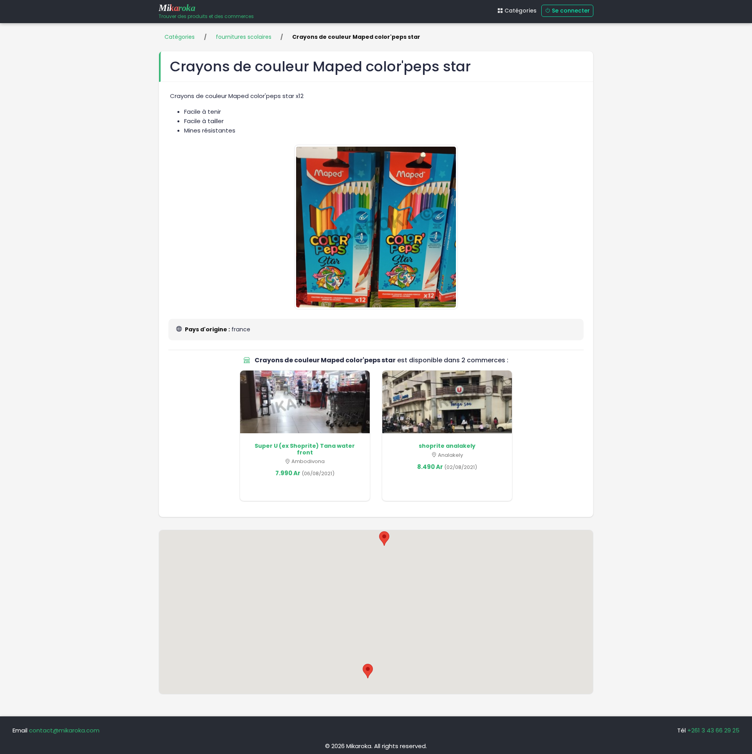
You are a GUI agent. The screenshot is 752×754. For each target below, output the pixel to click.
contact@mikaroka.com (64, 730)
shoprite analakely (447, 446)
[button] (384, 538)
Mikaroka (177, 8)
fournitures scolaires (243, 37)
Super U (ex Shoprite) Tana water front (305, 449)
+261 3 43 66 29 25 (713, 730)
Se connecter (571, 11)
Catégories (520, 11)
